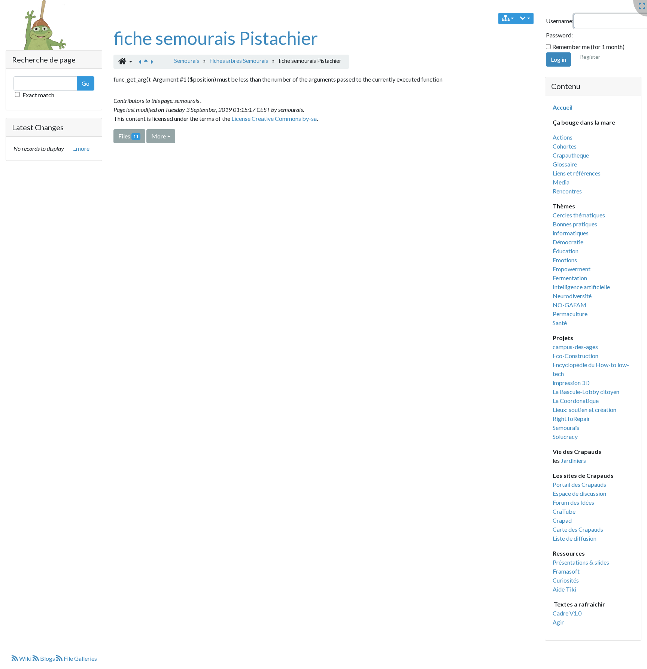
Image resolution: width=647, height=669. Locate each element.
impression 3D (571, 382)
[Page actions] (525, 18)
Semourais (186, 61)
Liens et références (577, 173)
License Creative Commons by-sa (274, 118)
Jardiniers (573, 460)
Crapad (562, 520)
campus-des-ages (575, 346)
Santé (560, 322)
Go (85, 83)
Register (590, 57)
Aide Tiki (564, 589)
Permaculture (570, 313)
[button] (125, 62)
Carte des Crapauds (578, 529)
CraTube (564, 511)
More (158, 136)
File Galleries (80, 658)
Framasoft (566, 571)
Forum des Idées (573, 502)
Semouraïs (566, 427)
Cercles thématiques (579, 215)
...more (81, 148)
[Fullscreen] (642, 6)
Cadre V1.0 (567, 613)
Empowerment (571, 268)
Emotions (565, 259)
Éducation (565, 250)
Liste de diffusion (574, 538)
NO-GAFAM (569, 304)
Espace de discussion (579, 493)
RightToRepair (571, 418)
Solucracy (565, 436)
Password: (559, 35)
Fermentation (570, 277)
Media (561, 182)
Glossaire (565, 164)
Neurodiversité (572, 295)
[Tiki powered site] (40, 35)
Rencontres (567, 191)
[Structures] (507, 18)
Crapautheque (571, 155)
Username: (560, 20)
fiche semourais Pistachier (215, 38)
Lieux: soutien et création (584, 409)
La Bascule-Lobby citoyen (586, 391)
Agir (558, 622)
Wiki (25, 658)
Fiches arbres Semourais (239, 61)
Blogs (47, 658)
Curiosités (566, 580)
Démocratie (568, 241)
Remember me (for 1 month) (588, 46)
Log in (558, 59)
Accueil (562, 107)
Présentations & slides (581, 562)
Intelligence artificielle (581, 286)
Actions (562, 137)
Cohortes (565, 146)
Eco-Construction (575, 355)
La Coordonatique (576, 400)
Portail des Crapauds (579, 484)
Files (128, 136)
